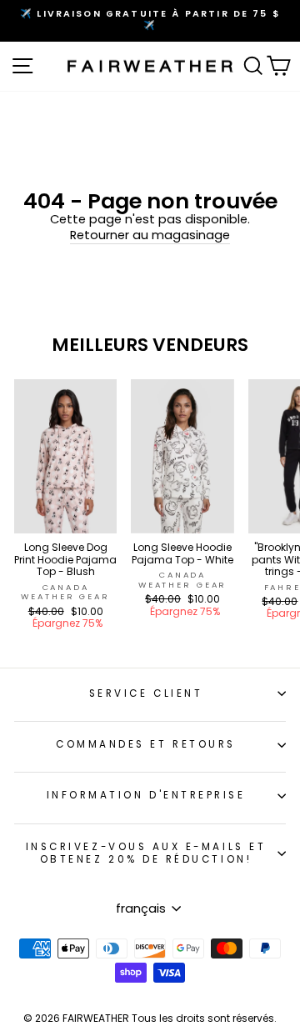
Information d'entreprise (146, 795)
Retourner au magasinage (150, 235)
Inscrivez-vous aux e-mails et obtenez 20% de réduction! (146, 853)
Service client (145, 693)
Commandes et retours (146, 744)
